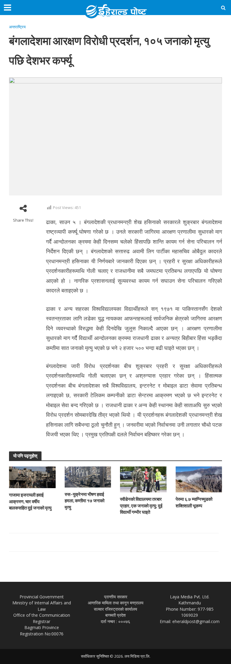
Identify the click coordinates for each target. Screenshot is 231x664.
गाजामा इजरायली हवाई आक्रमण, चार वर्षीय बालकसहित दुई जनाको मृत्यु (30, 501)
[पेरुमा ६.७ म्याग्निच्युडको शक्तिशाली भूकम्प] (199, 479)
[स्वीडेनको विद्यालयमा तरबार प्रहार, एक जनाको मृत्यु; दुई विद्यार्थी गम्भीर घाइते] (143, 479)
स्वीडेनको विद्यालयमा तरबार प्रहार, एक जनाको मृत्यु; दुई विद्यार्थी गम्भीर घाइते (141, 505)
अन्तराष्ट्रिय (17, 27)
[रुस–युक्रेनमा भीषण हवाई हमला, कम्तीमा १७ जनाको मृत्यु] (88, 476)
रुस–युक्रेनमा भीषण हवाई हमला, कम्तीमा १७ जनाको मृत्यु (84, 500)
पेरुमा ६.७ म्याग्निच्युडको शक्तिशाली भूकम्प (194, 502)
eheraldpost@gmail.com (196, 621)
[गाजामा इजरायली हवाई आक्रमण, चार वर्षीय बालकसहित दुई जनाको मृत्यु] (32, 477)
